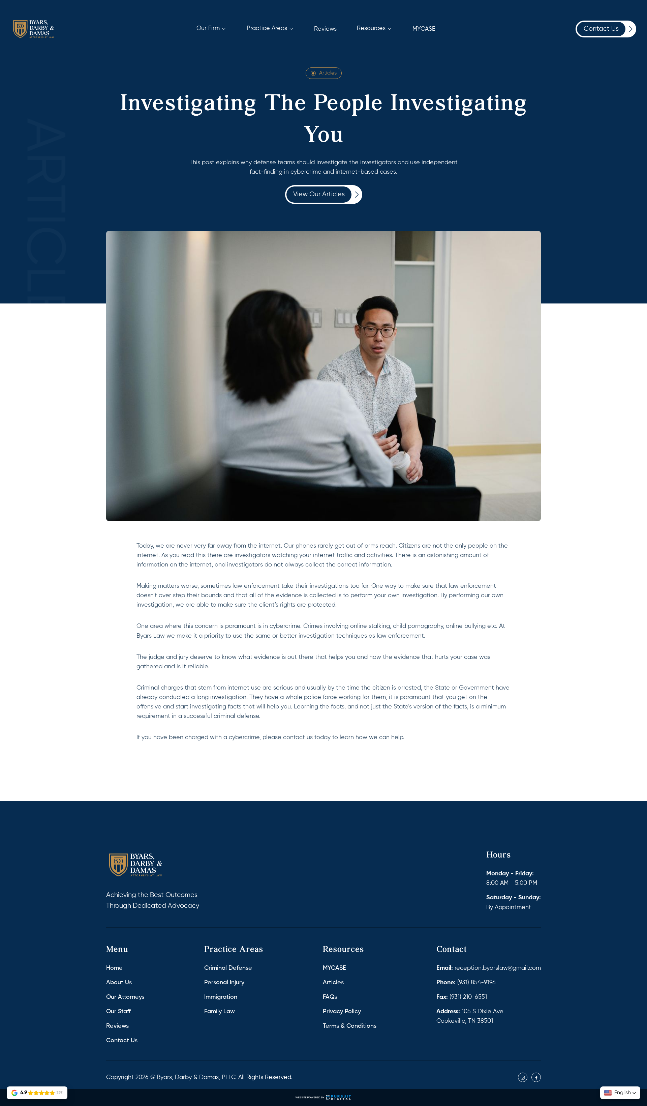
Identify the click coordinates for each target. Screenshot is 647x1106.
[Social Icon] (522, 1077)
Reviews (117, 1026)
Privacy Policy (342, 1012)
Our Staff (118, 1012)
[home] (33, 29)
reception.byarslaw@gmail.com (488, 968)
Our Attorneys (125, 997)
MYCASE (334, 968)
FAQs (330, 997)
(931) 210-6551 (461, 997)
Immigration (220, 997)
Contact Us (121, 1041)
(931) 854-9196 (466, 983)
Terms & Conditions (349, 1026)
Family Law (219, 1012)
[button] (211, 28)
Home (114, 968)
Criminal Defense (228, 968)
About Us (119, 983)
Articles (328, 73)
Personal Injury (224, 983)
